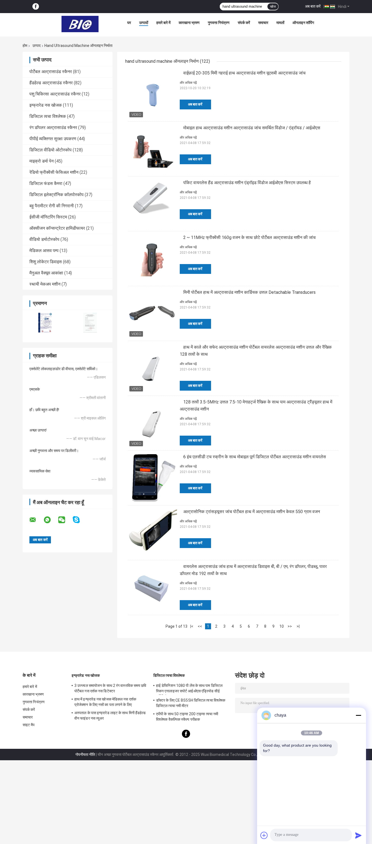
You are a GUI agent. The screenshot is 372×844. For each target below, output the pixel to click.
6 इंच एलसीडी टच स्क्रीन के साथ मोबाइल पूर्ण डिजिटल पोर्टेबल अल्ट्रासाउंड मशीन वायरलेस (254, 456)
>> (290, 626)
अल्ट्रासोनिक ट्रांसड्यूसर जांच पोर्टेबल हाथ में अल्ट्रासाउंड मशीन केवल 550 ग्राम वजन (251, 511)
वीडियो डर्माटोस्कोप (44, 239)
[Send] (358, 835)
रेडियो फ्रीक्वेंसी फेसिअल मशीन (53, 172)
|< (191, 626)
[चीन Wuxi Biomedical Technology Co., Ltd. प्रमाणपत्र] (45, 323)
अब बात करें (313, 6)
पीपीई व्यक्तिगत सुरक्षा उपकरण (52, 138)
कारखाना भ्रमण (189, 22)
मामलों (280, 22)
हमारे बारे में (163, 22)
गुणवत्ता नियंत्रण (219, 22)
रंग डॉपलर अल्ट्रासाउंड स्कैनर (53, 127)
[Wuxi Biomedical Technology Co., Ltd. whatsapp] (50, 520)
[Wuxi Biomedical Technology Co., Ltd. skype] (80, 519)
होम (25, 45)
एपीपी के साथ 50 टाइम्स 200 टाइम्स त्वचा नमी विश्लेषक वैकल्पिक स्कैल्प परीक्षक (187, 717)
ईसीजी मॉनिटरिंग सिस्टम (48, 217)
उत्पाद (36, 45)
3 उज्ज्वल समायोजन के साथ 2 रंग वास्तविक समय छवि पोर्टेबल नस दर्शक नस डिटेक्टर (110, 688)
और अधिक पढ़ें (188, 83)
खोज (273, 6)
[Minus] (358, 715)
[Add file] (264, 835)
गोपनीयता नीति (85, 754)
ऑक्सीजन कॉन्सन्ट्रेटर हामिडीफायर (57, 228)
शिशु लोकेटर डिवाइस (45, 261)
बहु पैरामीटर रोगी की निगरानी (51, 205)
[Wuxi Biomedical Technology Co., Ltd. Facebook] (36, 6)
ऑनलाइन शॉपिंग (303, 22)
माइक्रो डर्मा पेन (41, 161)
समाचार (263, 22)
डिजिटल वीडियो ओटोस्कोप (50, 149)
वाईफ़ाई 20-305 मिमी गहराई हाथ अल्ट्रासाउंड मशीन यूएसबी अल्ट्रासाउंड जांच (244, 73)
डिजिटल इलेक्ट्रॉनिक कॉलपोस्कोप (56, 194)
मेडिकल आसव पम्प (44, 250)
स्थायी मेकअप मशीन (44, 284)
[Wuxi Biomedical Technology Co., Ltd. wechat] (65, 520)
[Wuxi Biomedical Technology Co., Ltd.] (80, 24)
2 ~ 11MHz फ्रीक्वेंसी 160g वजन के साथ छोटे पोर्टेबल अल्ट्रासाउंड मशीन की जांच (249, 237)
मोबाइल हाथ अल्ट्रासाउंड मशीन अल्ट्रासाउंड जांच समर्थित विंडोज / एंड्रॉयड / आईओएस (251, 127)
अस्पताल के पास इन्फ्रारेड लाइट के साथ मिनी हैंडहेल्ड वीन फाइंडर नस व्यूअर (110, 715)
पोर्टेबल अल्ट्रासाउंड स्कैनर (50, 71)
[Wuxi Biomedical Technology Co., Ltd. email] (36, 520)
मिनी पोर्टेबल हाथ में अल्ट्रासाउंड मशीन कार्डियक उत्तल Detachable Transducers (249, 292)
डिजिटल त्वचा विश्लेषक (47, 116)
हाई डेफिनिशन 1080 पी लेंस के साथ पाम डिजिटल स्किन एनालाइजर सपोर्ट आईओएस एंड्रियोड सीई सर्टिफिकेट (189, 689)
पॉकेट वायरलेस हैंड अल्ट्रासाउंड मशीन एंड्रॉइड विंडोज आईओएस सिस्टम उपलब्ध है (247, 182)
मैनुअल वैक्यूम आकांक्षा (46, 273)
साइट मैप (29, 725)
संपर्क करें (244, 22)
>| (298, 626)
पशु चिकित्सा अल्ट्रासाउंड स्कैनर (55, 94)
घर (129, 22)
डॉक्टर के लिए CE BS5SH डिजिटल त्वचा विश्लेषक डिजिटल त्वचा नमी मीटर (190, 703)
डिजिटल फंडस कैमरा (45, 183)
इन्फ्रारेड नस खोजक (45, 105)
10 (281, 626)
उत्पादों (143, 22)
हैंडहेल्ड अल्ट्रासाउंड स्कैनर (51, 82)
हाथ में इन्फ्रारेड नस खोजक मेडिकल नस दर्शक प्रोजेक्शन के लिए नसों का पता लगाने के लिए (105, 702)
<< (200, 626)
